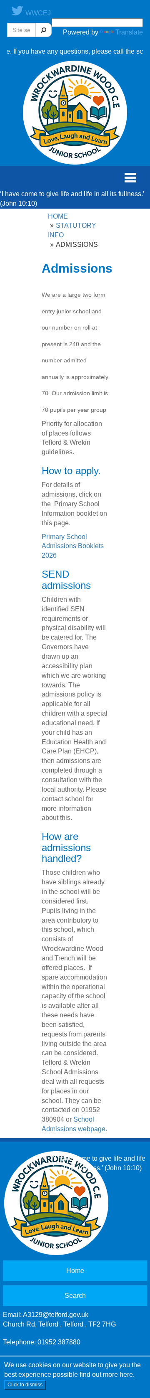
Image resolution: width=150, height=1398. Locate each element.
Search (75, 1295)
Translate (129, 32)
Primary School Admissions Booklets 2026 (73, 546)
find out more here (106, 1374)
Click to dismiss (25, 1385)
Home (58, 216)
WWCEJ (37, 13)
